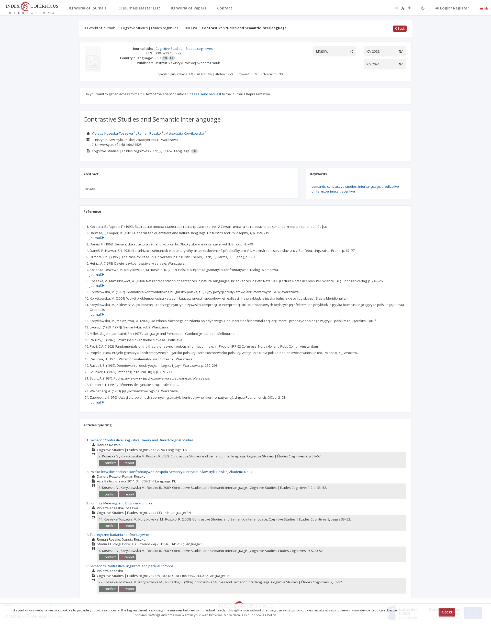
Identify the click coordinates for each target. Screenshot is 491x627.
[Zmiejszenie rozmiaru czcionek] (393, 8)
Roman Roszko (149, 133)
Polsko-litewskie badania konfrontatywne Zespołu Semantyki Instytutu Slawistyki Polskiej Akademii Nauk (171, 471)
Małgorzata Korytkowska (184, 133)
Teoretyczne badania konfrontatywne (119, 534)
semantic (318, 186)
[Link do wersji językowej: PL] (481, 7)
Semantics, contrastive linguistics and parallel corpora (131, 566)
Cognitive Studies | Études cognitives (149, 28)
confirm (110, 462)
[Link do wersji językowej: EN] (486, 7)
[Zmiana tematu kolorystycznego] (423, 8)
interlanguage (369, 186)
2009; (190, 28)
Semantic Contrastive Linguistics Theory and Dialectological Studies (142, 440)
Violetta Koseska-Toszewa (112, 133)
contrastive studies (342, 186)
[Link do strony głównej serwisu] (31, 7)
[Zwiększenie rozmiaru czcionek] (411, 8)
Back (401, 28)
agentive (348, 191)
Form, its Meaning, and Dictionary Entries (121, 503)
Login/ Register (454, 7)
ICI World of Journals (100, 28)
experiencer (330, 191)
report (129, 462)
